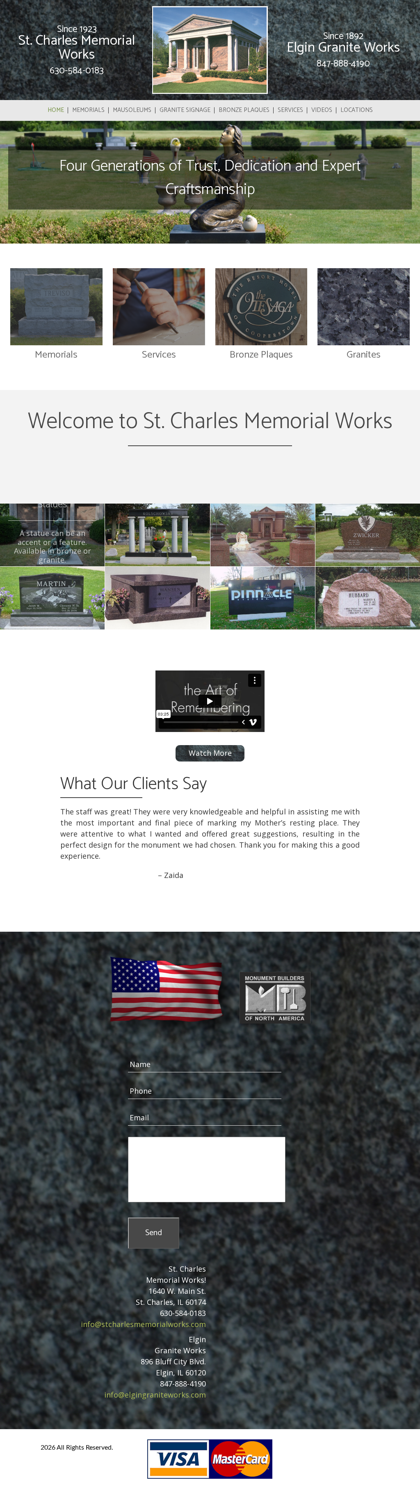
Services (290, 110)
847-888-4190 (343, 63)
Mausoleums (132, 110)
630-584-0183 (77, 70)
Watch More (210, 753)
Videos (321, 110)
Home (56, 110)
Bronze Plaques (244, 110)
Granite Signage (185, 110)
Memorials (88, 110)
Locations (356, 110)
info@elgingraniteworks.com (155, 1395)
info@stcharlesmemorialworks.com (143, 1324)
